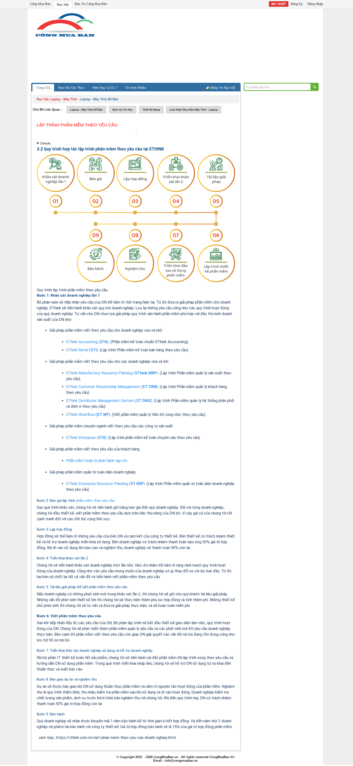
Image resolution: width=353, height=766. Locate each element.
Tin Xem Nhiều (135, 88)
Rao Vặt (62, 4)
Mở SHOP (278, 4)
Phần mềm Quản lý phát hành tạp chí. (97, 460)
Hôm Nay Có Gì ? (104, 88)
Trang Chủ (43, 88)
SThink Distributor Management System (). (109, 400)
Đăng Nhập (315, 4)
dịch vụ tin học (122, 109)
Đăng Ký (297, 4)
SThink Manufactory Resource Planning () (112, 373)
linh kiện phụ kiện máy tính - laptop (194, 109)
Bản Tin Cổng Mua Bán (91, 4)
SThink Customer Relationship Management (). (112, 386)
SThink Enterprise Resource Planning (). (106, 483)
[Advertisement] (217, 46)
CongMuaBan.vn (166, 757)
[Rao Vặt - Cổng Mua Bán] (65, 36)
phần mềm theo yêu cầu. (95, 500)
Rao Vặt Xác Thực (71, 88)
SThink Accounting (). (88, 342)
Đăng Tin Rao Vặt (222, 88)
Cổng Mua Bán (40, 4)
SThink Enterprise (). (86, 437)
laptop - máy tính (63, 99)
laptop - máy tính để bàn (86, 109)
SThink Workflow (88, 414)
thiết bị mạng (151, 109)
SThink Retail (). (82, 350)
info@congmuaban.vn (181, 760)
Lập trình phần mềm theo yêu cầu (77, 125)
